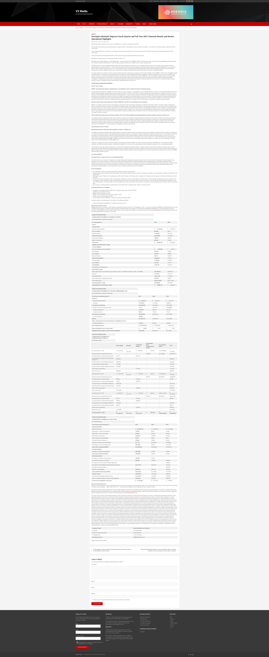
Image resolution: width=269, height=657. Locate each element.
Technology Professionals (145, 623)
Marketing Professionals (145, 617)
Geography (129, 23)
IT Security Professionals (145, 621)
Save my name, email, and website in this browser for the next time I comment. (111, 599)
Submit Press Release (173, 1)
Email (93, 587)
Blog (84, 23)
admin (99, 41)
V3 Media (81, 11)
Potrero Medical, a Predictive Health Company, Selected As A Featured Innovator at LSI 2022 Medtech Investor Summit (112, 550)
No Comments (105, 41)
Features (138, 23)
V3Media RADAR (173, 623)
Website (93, 593)
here (156, 208)
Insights (93, 34)
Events (112, 23)
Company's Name (80, 636)
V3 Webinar (142, 631)
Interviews (91, 23)
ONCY (138, 61)
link (149, 107)
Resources (172, 625)
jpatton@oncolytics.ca (97, 537)
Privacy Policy (182, 1)
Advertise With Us (163, 1)
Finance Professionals (144, 625)
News (171, 617)
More (144, 23)
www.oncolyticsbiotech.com (130, 492)
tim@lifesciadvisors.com (139, 537)
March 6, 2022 (94, 41)
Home (151, 1)
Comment (94, 564)
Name (93, 581)
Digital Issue (156, 1)
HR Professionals (143, 619)
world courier (152, 23)
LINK (102, 210)
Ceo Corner (120, 23)
